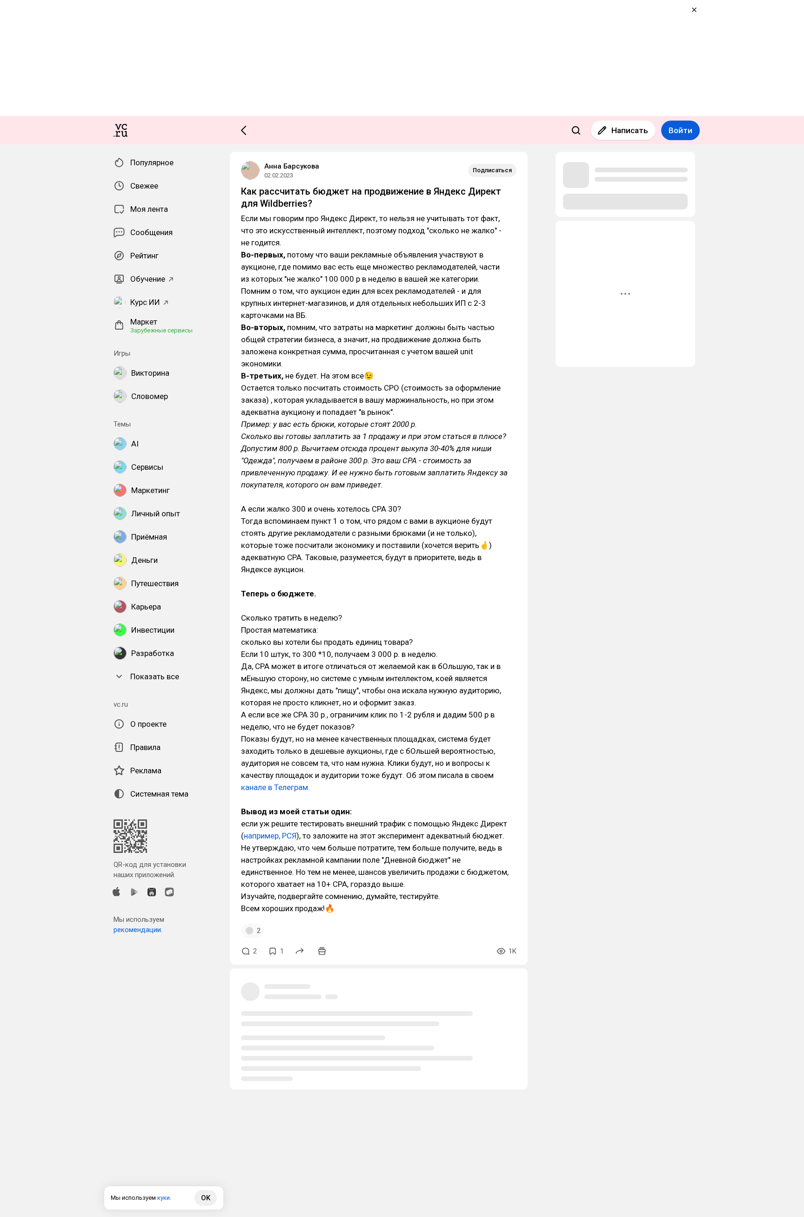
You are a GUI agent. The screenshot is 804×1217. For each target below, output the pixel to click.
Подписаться (492, 170)
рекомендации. (138, 930)
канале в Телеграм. (275, 787)
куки (163, 1197)
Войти (680, 130)
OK (205, 1198)
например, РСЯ (270, 835)
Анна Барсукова (291, 166)
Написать (629, 130)
